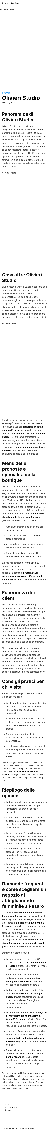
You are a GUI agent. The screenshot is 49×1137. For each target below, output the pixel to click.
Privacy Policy (11, 1107)
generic (6, 93)
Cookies (8, 1105)
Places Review (10, 3)
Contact (8, 1110)
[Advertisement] (24, 48)
